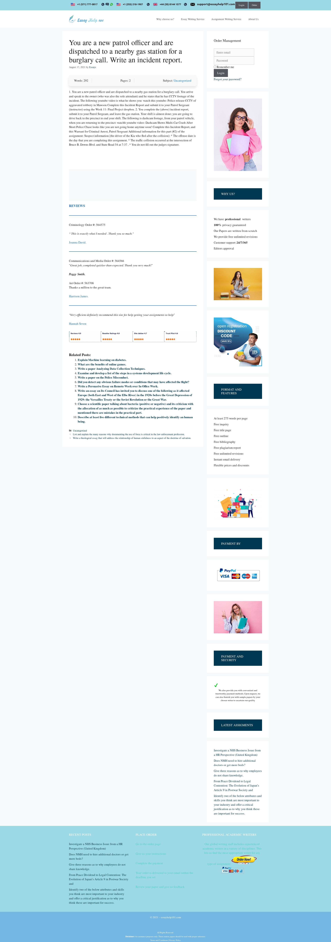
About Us (253, 19)
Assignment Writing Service (226, 19)
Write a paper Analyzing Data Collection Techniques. (111, 368)
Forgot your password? (228, 79)
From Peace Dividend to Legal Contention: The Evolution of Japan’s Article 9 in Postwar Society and (236, 785)
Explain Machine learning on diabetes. (102, 360)
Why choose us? (165, 19)
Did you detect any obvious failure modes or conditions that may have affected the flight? (133, 382)
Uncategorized (182, 80)
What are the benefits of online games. (102, 364)
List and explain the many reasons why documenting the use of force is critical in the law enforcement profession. (129, 434)
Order (254, 5)
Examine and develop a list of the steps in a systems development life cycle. (124, 373)
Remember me (225, 67)
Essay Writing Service (192, 19)
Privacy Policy (175, 940)
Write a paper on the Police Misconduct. (103, 377)
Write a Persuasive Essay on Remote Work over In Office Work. (118, 386)
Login (241, 5)
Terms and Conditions (159, 940)
